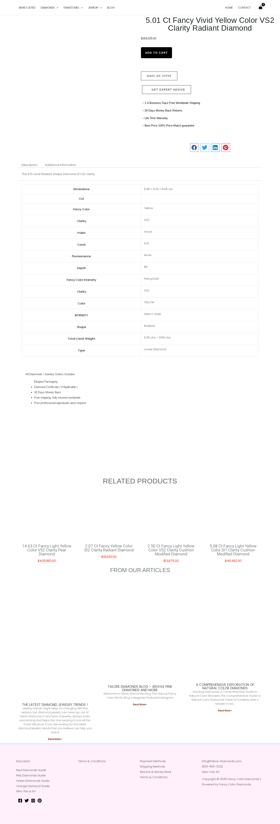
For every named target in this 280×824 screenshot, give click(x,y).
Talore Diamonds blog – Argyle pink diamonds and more (140, 688)
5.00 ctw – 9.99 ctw (157, 337)
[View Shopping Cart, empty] (260, 7)
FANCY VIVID (152, 314)
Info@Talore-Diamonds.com (222, 761)
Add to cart (156, 52)
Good (148, 232)
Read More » (55, 739)
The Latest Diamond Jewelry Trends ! (55, 704)
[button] (194, 147)
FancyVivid (151, 279)
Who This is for (26, 791)
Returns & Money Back (155, 772)
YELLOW (149, 302)
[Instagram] (33, 801)
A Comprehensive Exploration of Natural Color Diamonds (225, 686)
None (147, 255)
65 (145, 267)
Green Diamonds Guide (32, 781)
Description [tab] (30, 165)
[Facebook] (20, 801)
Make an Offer (159, 76)
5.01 (146, 243)
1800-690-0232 (212, 766)
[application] (56, 7)
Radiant (149, 326)
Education (23, 761)
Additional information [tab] (60, 165)
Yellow (148, 208)
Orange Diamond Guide (33, 786)
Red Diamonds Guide (31, 770)
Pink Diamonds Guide (31, 775)
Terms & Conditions (92, 761)
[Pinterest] (40, 801)
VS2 (146, 220)
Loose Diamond (155, 349)
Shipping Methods (152, 766)
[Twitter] (27, 801)
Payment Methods (153, 761)
